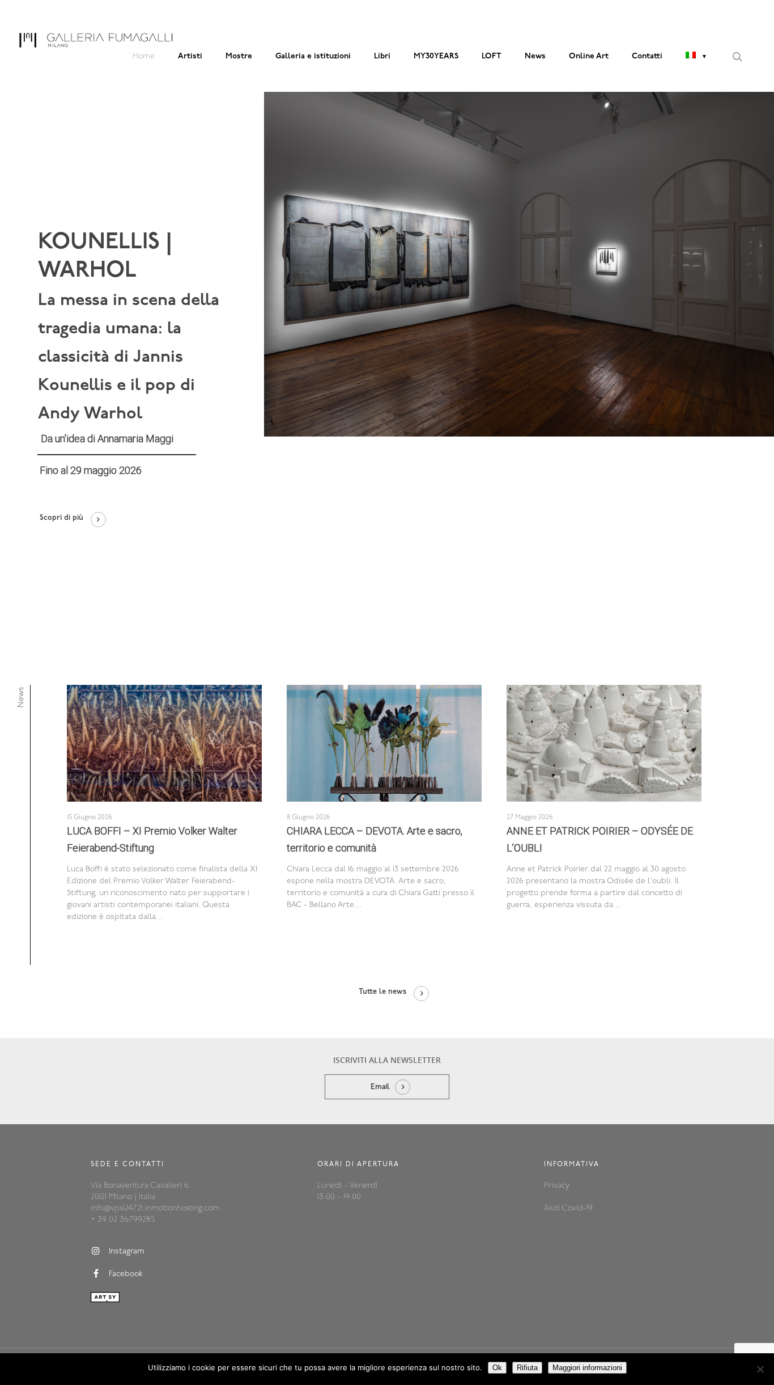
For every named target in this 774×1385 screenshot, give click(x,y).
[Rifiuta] (760, 1369)
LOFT (491, 56)
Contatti (647, 56)
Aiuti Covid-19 (568, 1208)
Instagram (126, 1251)
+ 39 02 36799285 (123, 1219)
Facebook (126, 1274)
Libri (382, 56)
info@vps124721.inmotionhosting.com (155, 1208)
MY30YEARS (436, 56)
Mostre (239, 56)
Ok (497, 1367)
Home (144, 56)
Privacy (556, 1185)
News (535, 56)
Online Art (589, 56)
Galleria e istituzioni (313, 56)
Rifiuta (527, 1367)
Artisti (190, 56)
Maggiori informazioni (587, 1367)
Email (380, 1087)
